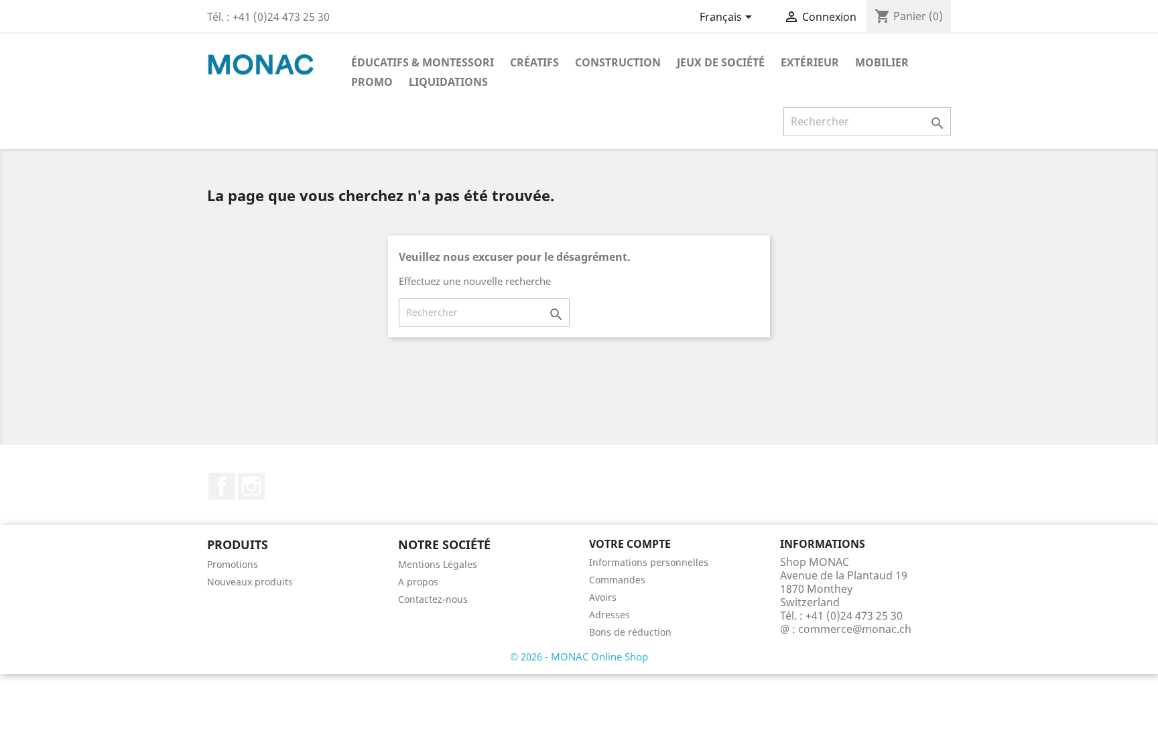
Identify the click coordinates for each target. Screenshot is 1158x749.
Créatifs (534, 62)
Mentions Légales (437, 564)
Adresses (609, 614)
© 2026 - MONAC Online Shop (579, 656)
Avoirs (603, 597)
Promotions (232, 564)
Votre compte (630, 543)
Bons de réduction (630, 632)
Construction (618, 62)
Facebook (221, 486)
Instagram (251, 486)
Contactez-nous (433, 599)
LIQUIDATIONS (448, 81)
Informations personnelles (648, 562)
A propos (418, 581)
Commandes (617, 579)
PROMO (372, 81)
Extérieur (810, 62)
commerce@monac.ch (854, 629)
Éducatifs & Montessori (422, 62)
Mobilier (882, 62)
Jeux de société (721, 62)
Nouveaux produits (250, 581)
